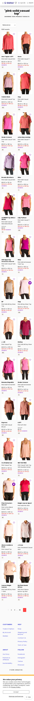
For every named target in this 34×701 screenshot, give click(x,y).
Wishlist (5, 636)
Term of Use (22, 645)
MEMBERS (4, 65)
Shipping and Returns (22, 633)
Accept (16, 692)
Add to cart (9, 51)
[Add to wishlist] (14, 34)
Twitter (20, 661)
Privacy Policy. (16, 687)
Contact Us (22, 638)
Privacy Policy (22, 641)
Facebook (21, 654)
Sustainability (7, 663)
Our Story (6, 654)
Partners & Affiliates (6, 659)
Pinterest (21, 665)
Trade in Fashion (8, 629)
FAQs (19, 629)
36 (20, 610)
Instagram (21, 658)
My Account (7, 632)
